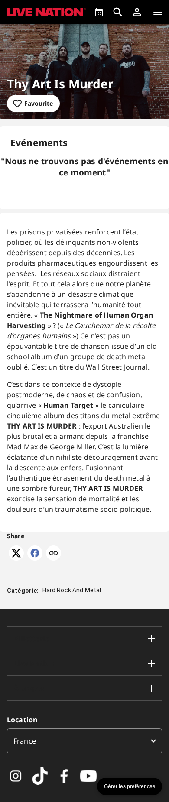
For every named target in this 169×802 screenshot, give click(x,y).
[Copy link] (53, 553)
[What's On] (98, 12)
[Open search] (117, 12)
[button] (136, 12)
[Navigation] (157, 12)
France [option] (24, 741)
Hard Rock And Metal (71, 590)
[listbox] (84, 741)
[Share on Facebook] (34, 558)
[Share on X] (16, 558)
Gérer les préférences (129, 786)
